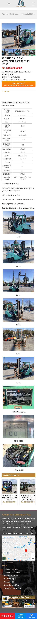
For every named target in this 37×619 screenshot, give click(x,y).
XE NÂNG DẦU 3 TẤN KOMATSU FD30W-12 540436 (9, 498)
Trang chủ (5, 14)
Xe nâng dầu (14, 14)
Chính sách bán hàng (11, 569)
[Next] (36, 493)
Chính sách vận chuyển (12, 572)
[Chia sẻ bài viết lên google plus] (8, 91)
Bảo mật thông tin (10, 579)
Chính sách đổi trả (10, 582)
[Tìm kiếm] (33, 3)
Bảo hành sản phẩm (11, 576)
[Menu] (9, 3)
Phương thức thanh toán (12, 588)
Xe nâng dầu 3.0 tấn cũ (28, 14)
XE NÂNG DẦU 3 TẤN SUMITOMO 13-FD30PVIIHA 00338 (27, 498)
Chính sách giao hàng (11, 585)
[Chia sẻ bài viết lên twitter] (5, 91)
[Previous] (1, 493)
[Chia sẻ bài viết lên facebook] (2, 91)
